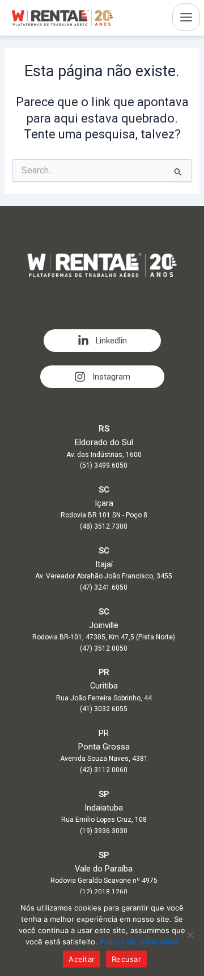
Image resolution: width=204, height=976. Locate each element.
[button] (102, 340)
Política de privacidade (139, 941)
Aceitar (82, 959)
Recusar (126, 959)
